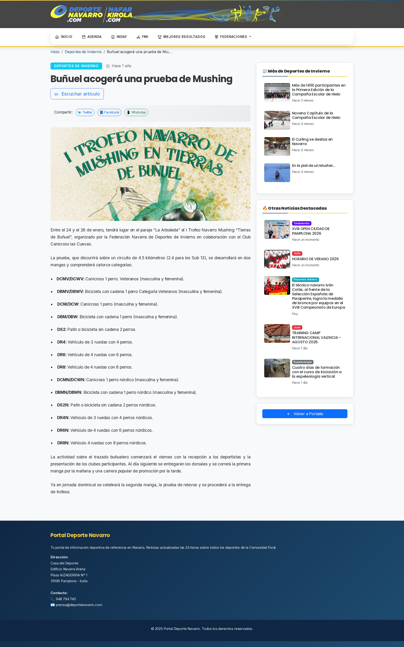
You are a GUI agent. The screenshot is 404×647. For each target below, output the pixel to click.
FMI (145, 37)
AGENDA (94, 37)
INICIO (66, 37)
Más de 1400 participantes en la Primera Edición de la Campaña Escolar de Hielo (319, 90)
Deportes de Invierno (83, 51)
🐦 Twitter (85, 112)
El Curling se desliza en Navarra (312, 141)
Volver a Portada (307, 413)
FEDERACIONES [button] (234, 37)
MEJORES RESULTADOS (184, 37)
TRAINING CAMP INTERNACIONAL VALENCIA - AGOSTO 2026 (316, 337)
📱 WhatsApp (136, 112)
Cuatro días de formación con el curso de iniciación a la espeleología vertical (317, 372)
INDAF (122, 37)
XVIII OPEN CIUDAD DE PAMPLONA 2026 (311, 231)
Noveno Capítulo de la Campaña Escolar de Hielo (316, 115)
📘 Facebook (109, 112)
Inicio (55, 51)
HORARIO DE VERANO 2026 (315, 259)
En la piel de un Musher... (313, 165)
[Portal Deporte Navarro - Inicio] (166, 14)
